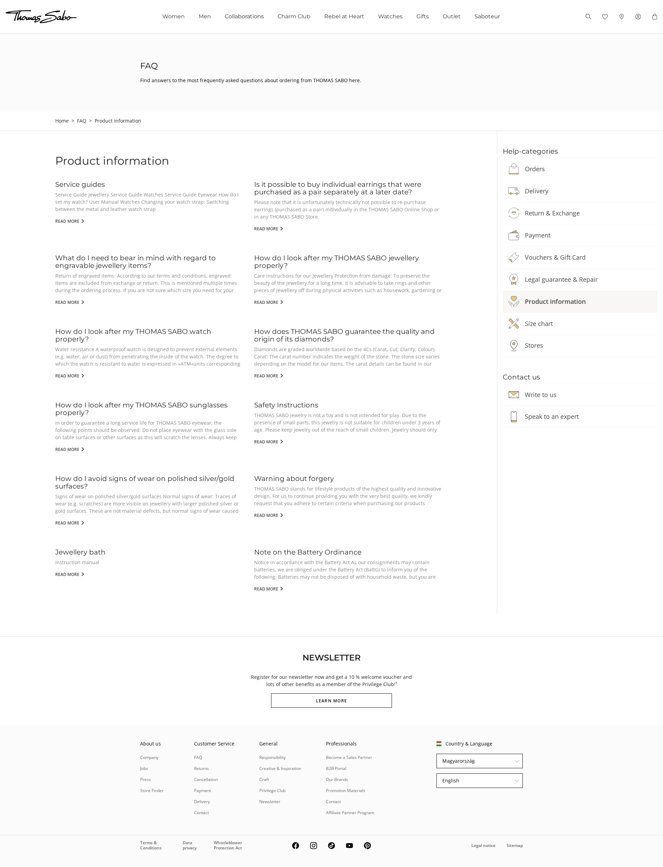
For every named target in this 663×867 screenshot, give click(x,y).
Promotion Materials (345, 790)
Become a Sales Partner (349, 757)
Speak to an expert (552, 416)
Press (145, 779)
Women (173, 16)
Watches (390, 16)
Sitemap (515, 845)
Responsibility (272, 757)
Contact (201, 813)
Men (205, 16)
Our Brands (337, 779)
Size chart (539, 323)
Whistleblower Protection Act (228, 845)
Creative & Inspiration (280, 768)
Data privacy (189, 845)
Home (62, 120)
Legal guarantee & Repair (561, 279)
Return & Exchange (552, 213)
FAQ (81, 120)
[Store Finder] (621, 16)
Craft (264, 779)
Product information (555, 301)
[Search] (588, 16)
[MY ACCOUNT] (638, 16)
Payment (537, 235)
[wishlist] (605, 16)
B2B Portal (336, 768)
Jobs (144, 768)
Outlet (452, 16)
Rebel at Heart (344, 16)
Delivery (536, 191)
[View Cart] (654, 16)
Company (149, 757)
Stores (534, 345)
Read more (67, 221)
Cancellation (206, 779)
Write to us (541, 395)
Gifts (422, 16)
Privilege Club (272, 790)
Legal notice (483, 845)
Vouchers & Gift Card (555, 257)
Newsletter (269, 802)
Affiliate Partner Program (350, 813)
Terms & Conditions (151, 845)
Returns (201, 768)
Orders (535, 169)
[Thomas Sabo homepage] (41, 16)
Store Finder (152, 790)
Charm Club (294, 16)
